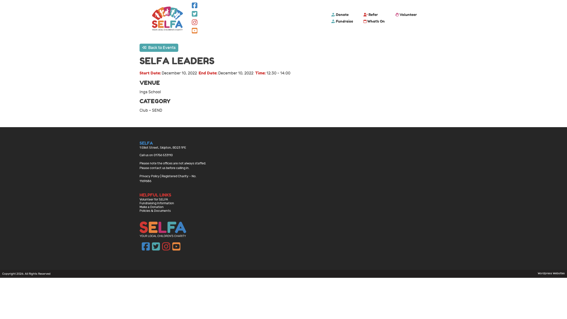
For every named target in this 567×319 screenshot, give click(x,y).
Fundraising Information (157, 203)
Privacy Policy (150, 176)
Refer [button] (373, 14)
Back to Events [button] (161, 47)
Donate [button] (342, 14)
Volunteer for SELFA (154, 199)
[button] (194, 6)
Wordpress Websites (551, 273)
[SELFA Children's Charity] (167, 19)
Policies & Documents (155, 211)
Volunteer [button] (408, 14)
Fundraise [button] (344, 21)
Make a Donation (152, 207)
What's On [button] (376, 21)
